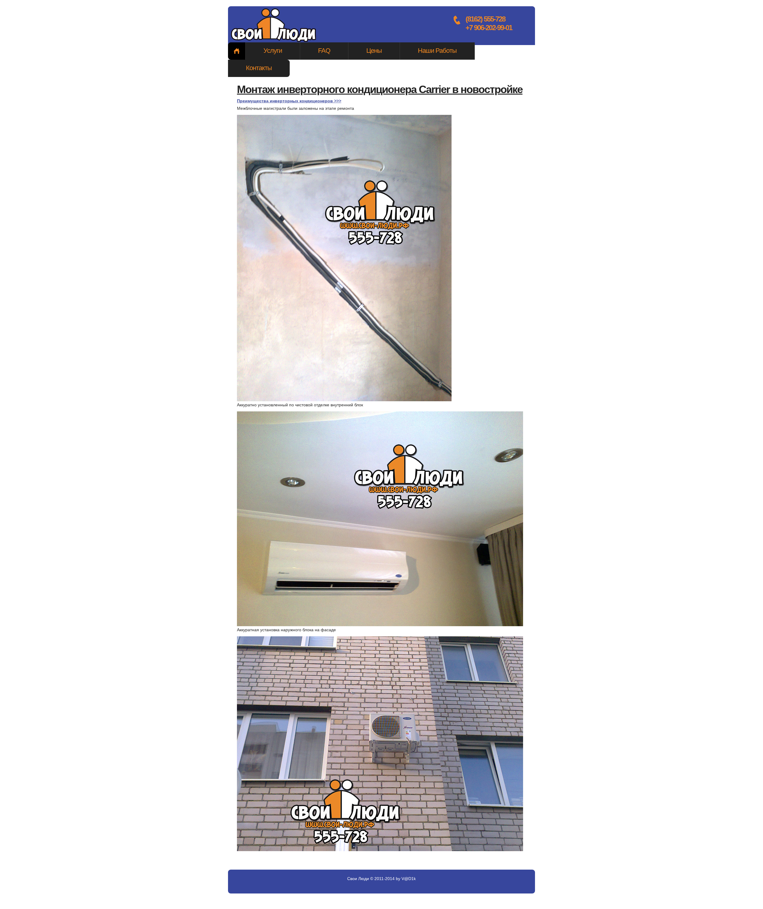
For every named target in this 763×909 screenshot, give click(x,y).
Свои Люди (274, 25)
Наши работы (437, 50)
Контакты (259, 68)
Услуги (272, 50)
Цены (374, 50)
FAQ (324, 50)
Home (236, 51)
